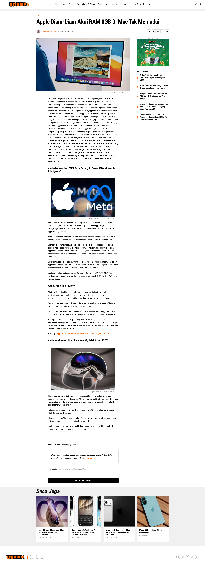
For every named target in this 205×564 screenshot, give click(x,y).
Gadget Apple (82, 469)
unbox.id (88, 458)
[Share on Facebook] (149, 31)
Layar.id (38, 556)
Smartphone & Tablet (86, 4)
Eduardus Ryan (42, 537)
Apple (61, 469)
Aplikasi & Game (123, 4)
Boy (73, 537)
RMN (41, 558)
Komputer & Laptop (105, 4)
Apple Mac (73, 469)
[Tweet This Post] (154, 31)
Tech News (60, 4)
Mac (66, 469)
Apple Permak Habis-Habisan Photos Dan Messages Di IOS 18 (83, 333)
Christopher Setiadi (50, 31)
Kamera (146, 4)
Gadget (72, 4)
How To (136, 4)
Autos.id (32, 556)
